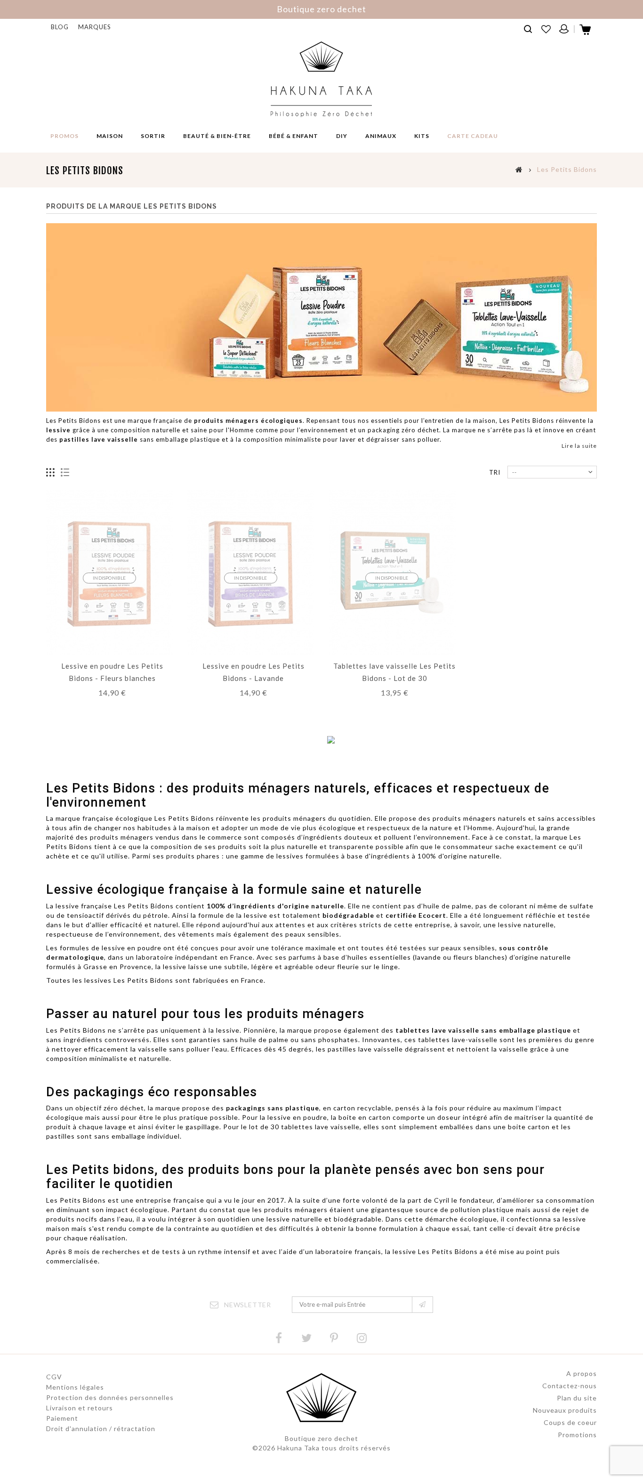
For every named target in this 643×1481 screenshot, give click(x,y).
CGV (54, 1377)
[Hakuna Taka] (321, 79)
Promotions (577, 1435)
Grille (50, 472)
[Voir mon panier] (586, 32)
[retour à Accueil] (519, 169)
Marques (94, 27)
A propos (581, 1373)
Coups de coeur (570, 1422)
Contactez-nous (569, 1386)
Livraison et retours (79, 1408)
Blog (60, 27)
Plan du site (577, 1398)
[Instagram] (362, 1338)
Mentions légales (75, 1387)
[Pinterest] (334, 1338)
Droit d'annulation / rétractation (100, 1428)
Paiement (62, 1418)
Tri (494, 472)
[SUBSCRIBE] (422, 1304)
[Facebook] (278, 1338)
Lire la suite (579, 445)
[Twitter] (306, 1338)
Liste (65, 472)
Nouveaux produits (565, 1410)
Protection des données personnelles (110, 1397)
